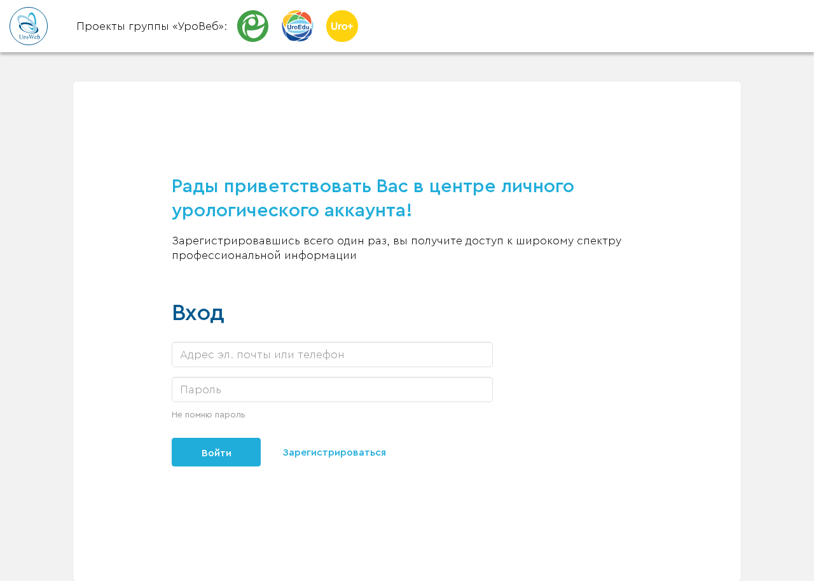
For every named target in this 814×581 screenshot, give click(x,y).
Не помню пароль (208, 414)
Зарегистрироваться (334, 452)
